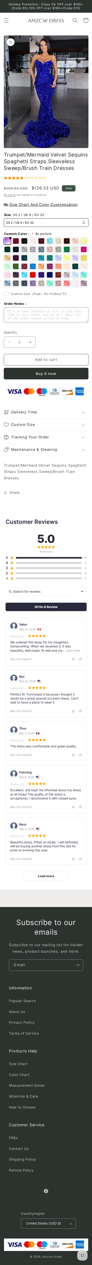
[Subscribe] (77, 965)
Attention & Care (23, 1096)
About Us (17, 1012)
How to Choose (22, 1107)
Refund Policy (21, 1170)
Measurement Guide (26, 1085)
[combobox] (82, 591)
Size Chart (18, 1064)
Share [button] (14, 492)
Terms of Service (24, 1033)
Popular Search (22, 1001)
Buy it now (46, 373)
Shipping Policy (22, 1159)
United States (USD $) (43, 1223)
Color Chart (19, 1075)
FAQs (13, 1138)
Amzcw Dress (52, 1256)
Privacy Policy (21, 1022)
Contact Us (19, 1149)
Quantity (10, 332)
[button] (6, 20)
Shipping (10, 194)
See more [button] (72, 650)
